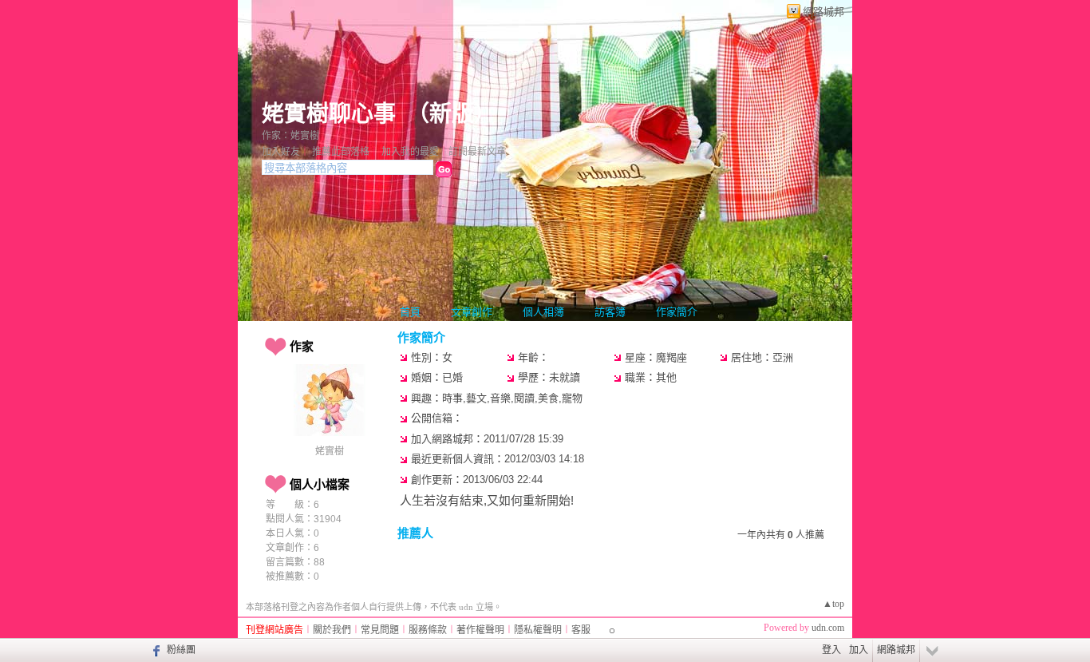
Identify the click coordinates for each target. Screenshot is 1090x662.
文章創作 (471, 312)
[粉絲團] (154, 650)
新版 (451, 113)
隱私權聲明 (538, 630)
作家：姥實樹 (290, 135)
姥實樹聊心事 (329, 113)
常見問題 (380, 630)
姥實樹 (329, 451)
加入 (858, 650)
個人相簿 (543, 312)
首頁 (410, 312)
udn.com (828, 627)
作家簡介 (676, 312)
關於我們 (332, 630)
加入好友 (281, 151)
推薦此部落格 (340, 151)
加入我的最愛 (410, 151)
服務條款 (428, 630)
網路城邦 (823, 12)
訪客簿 (610, 312)
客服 (580, 630)
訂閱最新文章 (477, 151)
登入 (831, 650)
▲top (833, 603)
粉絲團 (181, 650)
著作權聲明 (480, 630)
